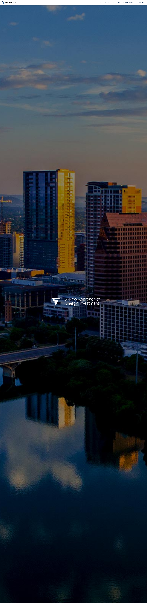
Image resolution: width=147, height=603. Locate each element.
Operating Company (128, 2)
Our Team (106, 2)
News (119, 2)
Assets (113, 2)
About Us (99, 2)
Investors (141, 2)
